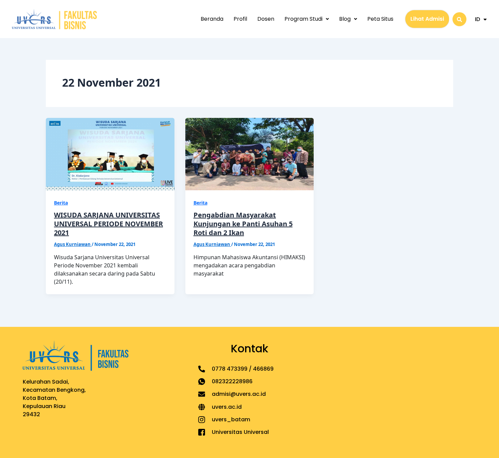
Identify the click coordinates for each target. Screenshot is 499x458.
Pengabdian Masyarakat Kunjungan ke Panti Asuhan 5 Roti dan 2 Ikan (243, 223)
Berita (61, 202)
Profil (240, 19)
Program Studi (303, 19)
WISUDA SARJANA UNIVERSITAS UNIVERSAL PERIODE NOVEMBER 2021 (108, 223)
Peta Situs (380, 19)
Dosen (265, 19)
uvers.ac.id (227, 407)
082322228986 (232, 381)
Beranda (212, 19)
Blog (345, 19)
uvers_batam (231, 419)
